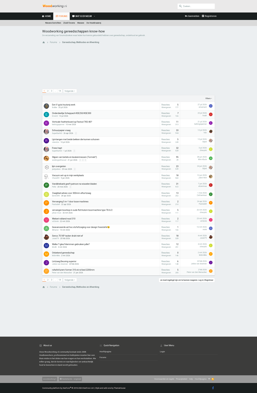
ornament (203, 107)
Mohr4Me (56, 256)
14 (60, 91)
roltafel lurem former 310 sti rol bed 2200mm (73, 270)
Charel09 (55, 178)
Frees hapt (57, 148)
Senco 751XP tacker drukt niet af (67, 236)
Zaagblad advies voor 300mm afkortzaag (71, 193)
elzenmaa (202, 186)
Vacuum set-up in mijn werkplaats (68, 175)
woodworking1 (49, 379)
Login (162, 351)
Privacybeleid (181, 379)
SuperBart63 (57, 133)
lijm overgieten (59, 166)
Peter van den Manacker (62, 273)
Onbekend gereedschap (63, 253)
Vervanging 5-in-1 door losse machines (70, 201)
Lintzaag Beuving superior (64, 261)
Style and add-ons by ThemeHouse (110, 388)
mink (205, 229)
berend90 (56, 196)
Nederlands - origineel (71, 379)
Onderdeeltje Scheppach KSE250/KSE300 (71, 113)
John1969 (202, 178)
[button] (94, 16)
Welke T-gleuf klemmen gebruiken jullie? (71, 244)
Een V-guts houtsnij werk (63, 105)
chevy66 (203, 150)
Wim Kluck (202, 159)
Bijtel (205, 142)
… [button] (55, 91)
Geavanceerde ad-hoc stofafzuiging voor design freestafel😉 (81, 227)
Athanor (55, 230)
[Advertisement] (128, 68)
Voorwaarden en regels (164, 379)
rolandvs (55, 142)
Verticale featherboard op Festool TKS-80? (72, 122)
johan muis (56, 213)
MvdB (54, 247)
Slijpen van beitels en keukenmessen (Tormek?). (74, 157)
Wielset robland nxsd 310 (63, 218)
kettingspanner (58, 124)
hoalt (205, 116)
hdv (205, 133)
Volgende (69, 91)
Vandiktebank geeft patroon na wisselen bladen (74, 184)
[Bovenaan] (209, 379)
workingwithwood (59, 160)
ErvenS (55, 116)
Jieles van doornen (60, 264)
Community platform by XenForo (68, 388)
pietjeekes (56, 169)
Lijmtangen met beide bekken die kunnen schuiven (75, 139)
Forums (102, 357)
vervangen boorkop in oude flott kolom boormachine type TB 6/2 (82, 210)
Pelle (54, 187)
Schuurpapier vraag (61, 130)
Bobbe (54, 107)
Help (191, 379)
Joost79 (55, 238)
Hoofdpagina (105, 351)
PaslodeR (56, 204)
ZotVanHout (202, 195)
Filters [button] (208, 98)
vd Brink (55, 221)
